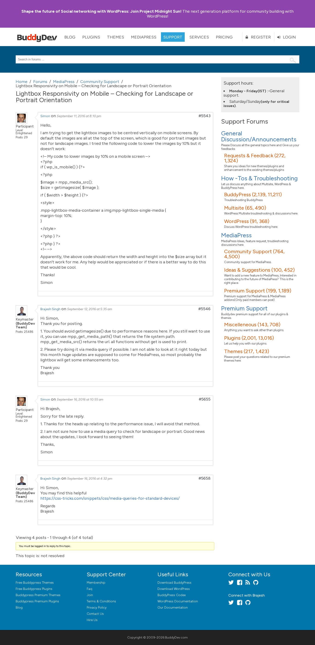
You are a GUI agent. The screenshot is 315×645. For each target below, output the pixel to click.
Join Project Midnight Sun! (101, 11)
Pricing (224, 37)
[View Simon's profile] (21, 122)
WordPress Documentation (178, 601)
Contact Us (95, 614)
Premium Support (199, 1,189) (257, 291)
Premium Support (244, 308)
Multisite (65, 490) (245, 208)
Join (90, 595)
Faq (89, 589)
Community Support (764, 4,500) (254, 254)
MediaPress (143, 37)
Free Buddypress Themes (35, 583)
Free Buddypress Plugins (34, 589)
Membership (96, 583)
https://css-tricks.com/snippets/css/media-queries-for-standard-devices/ (110, 498)
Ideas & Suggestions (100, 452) (259, 270)
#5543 (205, 116)
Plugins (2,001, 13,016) (249, 338)
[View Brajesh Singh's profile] (21, 315)
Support (172, 37)
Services (199, 37)
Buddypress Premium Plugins (37, 601)
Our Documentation (173, 607)
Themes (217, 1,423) (246, 351)
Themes (115, 37)
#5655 (205, 399)
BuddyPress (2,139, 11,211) (253, 194)
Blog (69, 37)
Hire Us (92, 620)
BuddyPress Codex (172, 595)
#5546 (204, 309)
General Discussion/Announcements (258, 136)
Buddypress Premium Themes (38, 595)
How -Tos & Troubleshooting (259, 178)
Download (174, 583)
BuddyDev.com (176, 637)
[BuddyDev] (38, 37)
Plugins (91, 37)
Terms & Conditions (101, 601)
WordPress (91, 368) (246, 221)
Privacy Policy (97, 607)
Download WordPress (174, 589)
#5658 (205, 478)
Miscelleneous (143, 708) (252, 324)
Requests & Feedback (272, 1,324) (254, 158)
